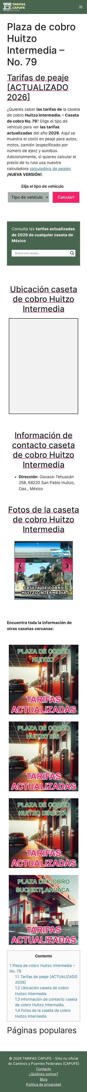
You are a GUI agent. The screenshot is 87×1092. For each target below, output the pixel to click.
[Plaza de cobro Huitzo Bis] (43, 756)
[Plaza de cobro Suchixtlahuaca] (43, 910)
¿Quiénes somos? (43, 1074)
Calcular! (66, 197)
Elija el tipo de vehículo (42, 186)
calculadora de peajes (50, 168)
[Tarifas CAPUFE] (14, 7)
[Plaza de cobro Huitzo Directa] (43, 833)
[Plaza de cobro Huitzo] (43, 680)
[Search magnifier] (72, 253)
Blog (43, 1079)
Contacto (43, 1069)
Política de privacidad (43, 1084)
